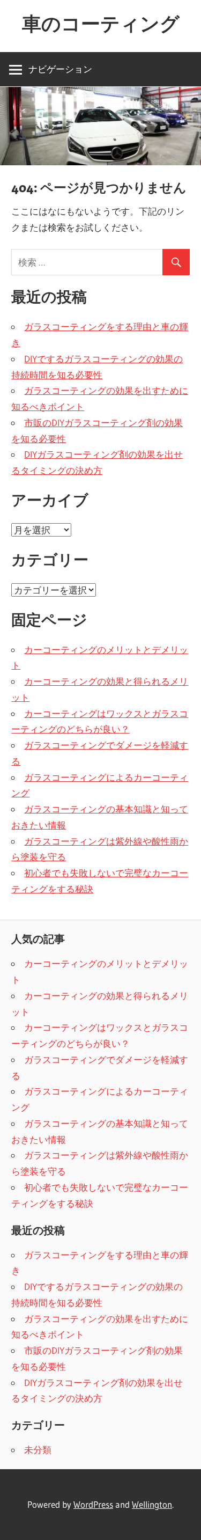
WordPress (93, 1504)
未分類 (37, 1449)
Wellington (152, 1504)
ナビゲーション (60, 69)
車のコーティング (101, 23)
